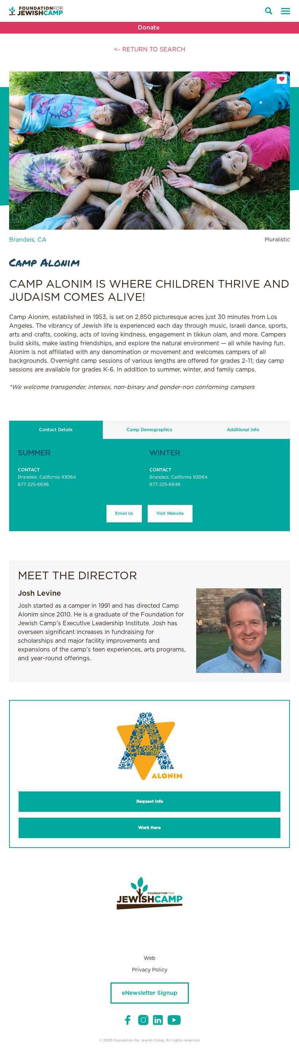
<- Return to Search (149, 49)
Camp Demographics (149, 430)
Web (149, 958)
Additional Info (243, 430)
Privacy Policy (149, 970)
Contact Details (56, 430)
